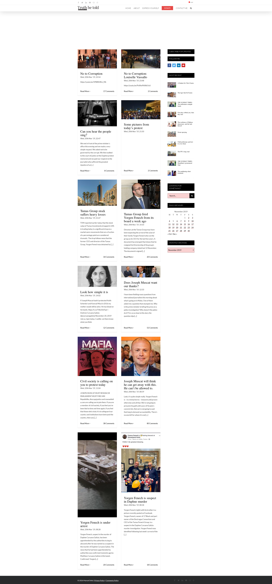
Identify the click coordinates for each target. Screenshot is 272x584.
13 (177, 224)
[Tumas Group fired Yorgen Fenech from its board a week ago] (140, 194)
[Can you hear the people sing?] (97, 113)
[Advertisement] (136, 27)
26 (173, 231)
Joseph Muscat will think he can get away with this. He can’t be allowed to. (140, 384)
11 (169, 224)
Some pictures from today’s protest (136, 126)
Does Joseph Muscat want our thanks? (140, 284)
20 (177, 227)
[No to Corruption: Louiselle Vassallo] (140, 58)
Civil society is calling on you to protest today (96, 383)
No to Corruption (91, 73)
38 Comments (108, 423)
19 (173, 227)
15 (185, 224)
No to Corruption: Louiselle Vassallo (135, 75)
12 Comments (108, 328)
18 (169, 227)
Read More (84, 91)
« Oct (170, 234)
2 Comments (153, 91)
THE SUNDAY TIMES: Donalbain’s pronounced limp (185, 163)
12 (173, 224)
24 (192, 227)
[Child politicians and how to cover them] (172, 144)
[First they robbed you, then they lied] (172, 115)
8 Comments (109, 171)
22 (185, 227)
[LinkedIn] (179, 65)
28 (181, 231)
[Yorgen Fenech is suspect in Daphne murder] (140, 462)
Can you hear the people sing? (95, 133)
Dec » (175, 234)
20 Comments (152, 257)
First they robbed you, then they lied (186, 113)
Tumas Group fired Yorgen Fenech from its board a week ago (139, 217)
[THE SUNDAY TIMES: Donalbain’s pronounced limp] (172, 163)
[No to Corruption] (97, 58)
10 (192, 221)
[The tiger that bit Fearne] (172, 95)
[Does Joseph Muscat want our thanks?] (140, 271)
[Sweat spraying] (172, 134)
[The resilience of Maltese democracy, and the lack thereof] (172, 124)
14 (181, 224)
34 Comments (108, 257)
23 (189, 227)
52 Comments (152, 328)
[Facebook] (169, 65)
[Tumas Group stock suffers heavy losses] (97, 193)
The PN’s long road (183, 152)
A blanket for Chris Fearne (186, 83)
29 (185, 231)
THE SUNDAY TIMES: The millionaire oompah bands (185, 104)
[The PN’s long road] (172, 154)
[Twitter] (174, 65)
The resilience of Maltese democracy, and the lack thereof (185, 124)
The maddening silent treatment (184, 172)
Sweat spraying (182, 132)
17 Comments (108, 91)
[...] (92, 165)
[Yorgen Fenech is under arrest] (97, 474)
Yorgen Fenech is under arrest (95, 524)
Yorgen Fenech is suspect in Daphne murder (140, 499)
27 (177, 231)
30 (189, 231)
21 (181, 227)
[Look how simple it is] (97, 276)
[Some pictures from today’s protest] (140, 109)
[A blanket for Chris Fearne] (172, 85)
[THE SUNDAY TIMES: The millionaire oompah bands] (172, 105)
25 (169, 231)
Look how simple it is (94, 292)
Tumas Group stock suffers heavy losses (93, 212)
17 (192, 224)
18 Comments (152, 565)
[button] (191, 8)
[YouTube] (183, 65)
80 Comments (152, 423)
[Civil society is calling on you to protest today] (97, 356)
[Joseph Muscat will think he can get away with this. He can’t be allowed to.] (140, 356)
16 (189, 224)
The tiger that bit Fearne (185, 93)
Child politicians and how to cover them (185, 143)
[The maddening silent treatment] (172, 174)
